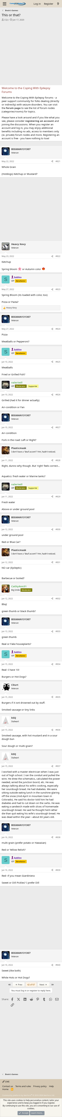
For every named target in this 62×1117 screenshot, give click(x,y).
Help (51, 1086)
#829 (58, 496)
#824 (58, 328)
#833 (58, 631)
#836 (58, 729)
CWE (6, 1081)
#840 (58, 965)
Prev (19, 984)
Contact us (7, 1086)
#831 (58, 562)
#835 (58, 697)
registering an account (39, 121)
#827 (58, 427)
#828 (58, 460)
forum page (13, 108)
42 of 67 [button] (31, 984)
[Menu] (4, 3)
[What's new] (58, 4)
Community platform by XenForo (28, 1095)
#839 (58, 870)
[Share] (52, 161)
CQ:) (6, 19)
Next (42, 984)
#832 (58, 598)
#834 (58, 664)
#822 (58, 256)
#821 (58, 161)
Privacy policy (40, 1086)
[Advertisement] (31, 54)
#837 (58, 766)
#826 (58, 394)
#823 (58, 289)
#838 (58, 837)
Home (5, 1089)
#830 (58, 529)
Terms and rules (23, 1086)
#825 (58, 361)
